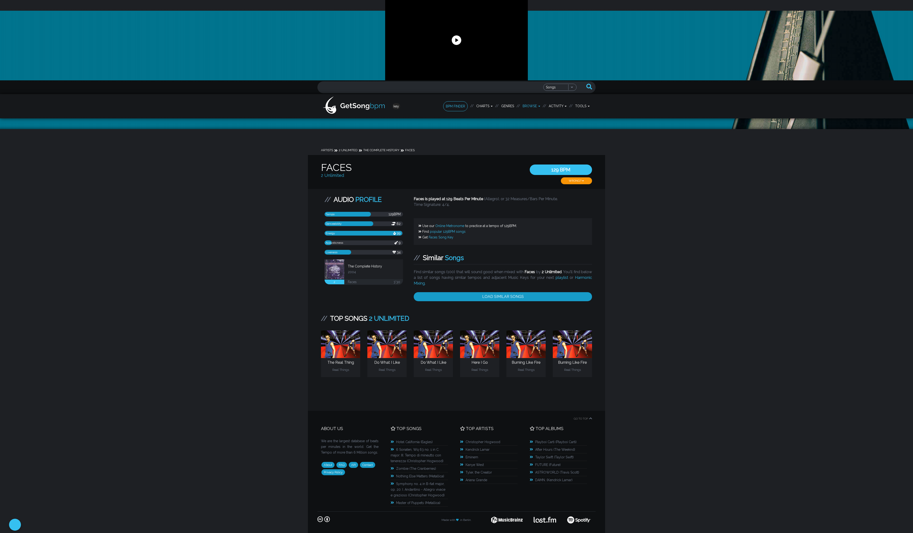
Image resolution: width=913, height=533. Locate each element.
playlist (562, 277)
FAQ (342, 465)
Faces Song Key (441, 237)
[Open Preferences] (15, 525)
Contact (367, 465)
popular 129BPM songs (448, 231)
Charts (483, 106)
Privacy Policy (333, 472)
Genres (507, 106)
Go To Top (581, 418)
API (353, 465)
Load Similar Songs (503, 296)
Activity (556, 106)
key (396, 106)
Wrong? (575, 180)
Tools (581, 106)
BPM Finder (455, 106)
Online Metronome (449, 226)
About (328, 465)
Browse (530, 106)
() (414, 442)
